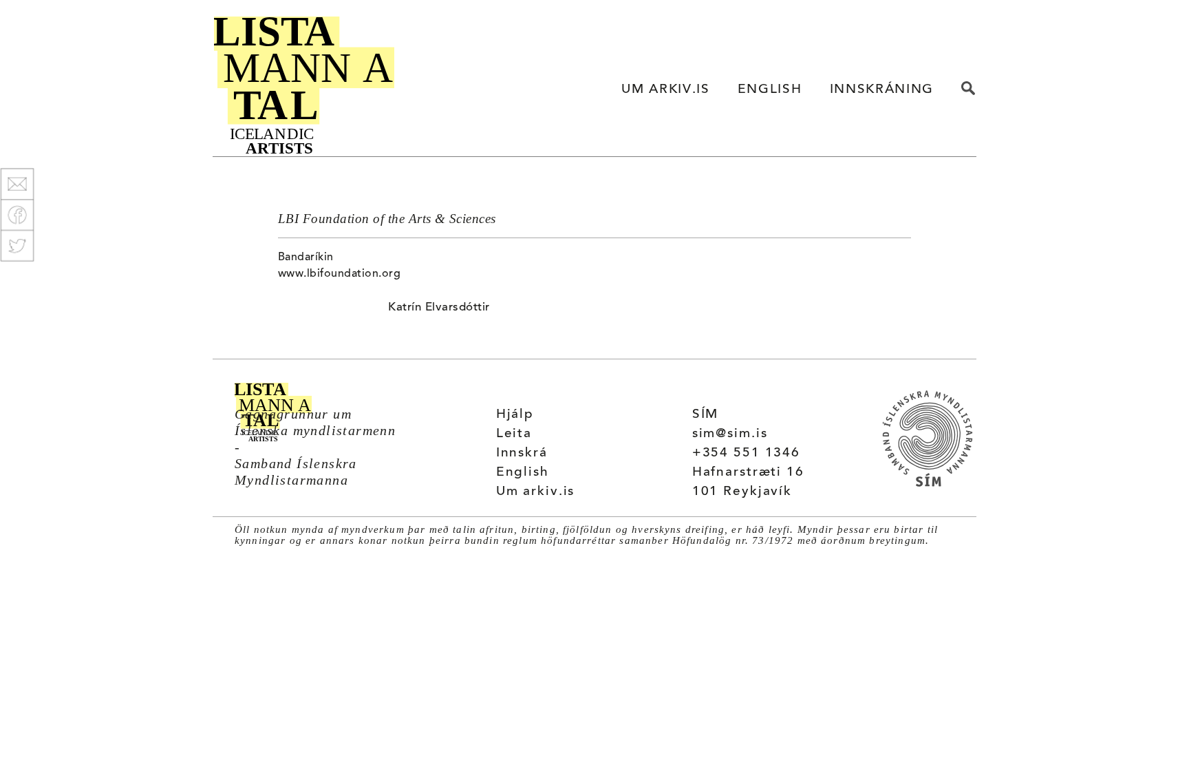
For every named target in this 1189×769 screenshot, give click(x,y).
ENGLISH (770, 89)
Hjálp (515, 414)
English (522, 472)
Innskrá (522, 453)
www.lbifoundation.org (339, 274)
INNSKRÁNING (882, 89)
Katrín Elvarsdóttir (438, 308)
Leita (514, 434)
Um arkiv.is (535, 491)
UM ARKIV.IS (665, 89)
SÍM (705, 414)
